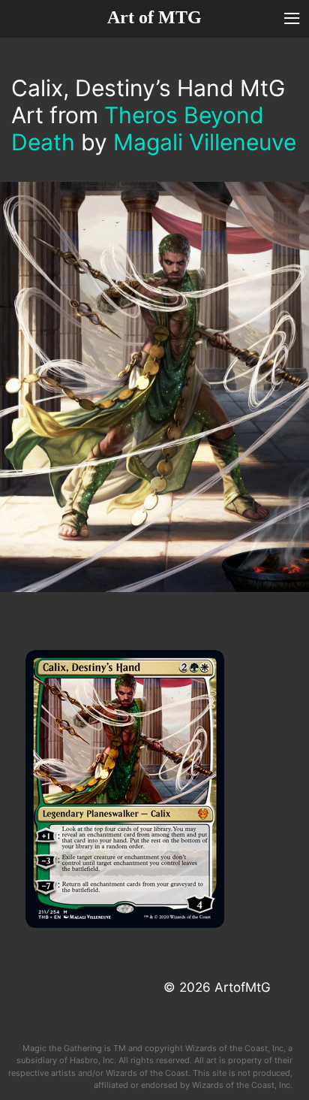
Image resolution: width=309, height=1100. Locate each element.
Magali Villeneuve (204, 142)
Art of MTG (154, 17)
